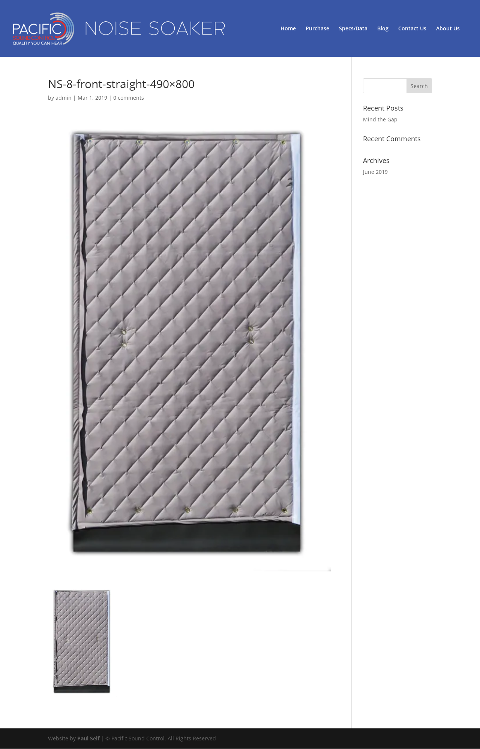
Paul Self (88, 738)
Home (288, 29)
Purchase (317, 29)
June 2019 (375, 171)
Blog (382, 29)
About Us (448, 29)
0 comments (128, 97)
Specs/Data (353, 29)
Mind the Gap (380, 119)
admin (64, 97)
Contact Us (412, 29)
